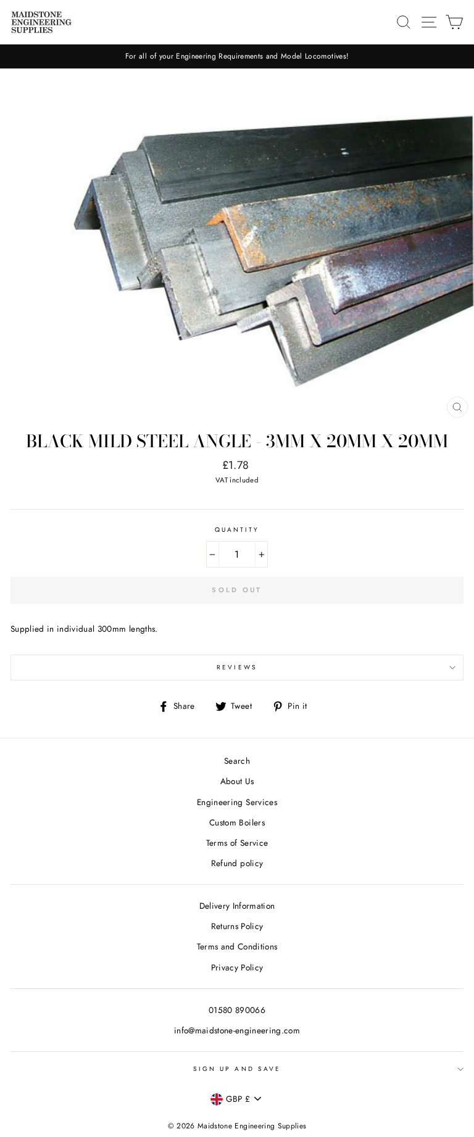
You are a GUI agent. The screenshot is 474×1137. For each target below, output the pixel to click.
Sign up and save (237, 1068)
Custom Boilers (237, 822)
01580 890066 (237, 1010)
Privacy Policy (237, 967)
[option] (237, 56)
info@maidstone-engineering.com (237, 1030)
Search (237, 761)
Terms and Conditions (237, 946)
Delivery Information (237, 905)
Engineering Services (237, 802)
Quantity (237, 529)
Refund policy (237, 863)
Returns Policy (237, 926)
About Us (237, 781)
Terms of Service (237, 843)
